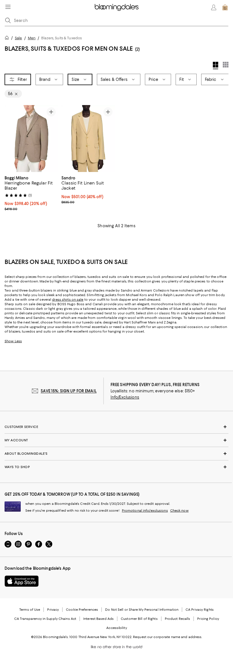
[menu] (8, 6)
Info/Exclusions (125, 397)
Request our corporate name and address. (167, 637)
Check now (179, 511)
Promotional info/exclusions (145, 511)
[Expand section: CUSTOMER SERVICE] (116, 426)
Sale (18, 38)
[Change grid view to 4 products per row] (215, 65)
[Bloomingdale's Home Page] (117, 7)
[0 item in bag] (225, 7)
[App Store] (22, 581)
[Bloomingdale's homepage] (8, 38)
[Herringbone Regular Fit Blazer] (31, 138)
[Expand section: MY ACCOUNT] (116, 440)
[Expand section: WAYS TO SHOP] (116, 466)
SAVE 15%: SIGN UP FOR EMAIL (69, 391)
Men (32, 38)
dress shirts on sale (67, 300)
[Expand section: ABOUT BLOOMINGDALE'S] (116, 453)
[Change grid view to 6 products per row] (225, 64)
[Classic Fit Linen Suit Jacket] (88, 138)
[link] (31, 192)
